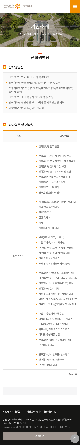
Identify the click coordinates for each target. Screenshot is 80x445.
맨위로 (74, 438)
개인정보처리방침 (11, 411)
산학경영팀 (56, 34)
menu (75, 6)
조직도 (43, 34)
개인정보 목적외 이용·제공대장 (41, 411)
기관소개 (31, 34)
